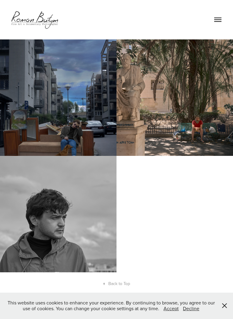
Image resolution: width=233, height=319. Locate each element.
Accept (171, 308)
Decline (191, 308)
